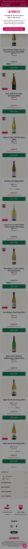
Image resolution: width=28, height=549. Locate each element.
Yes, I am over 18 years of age (14, 29)
